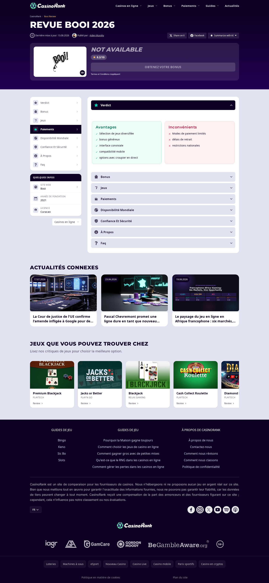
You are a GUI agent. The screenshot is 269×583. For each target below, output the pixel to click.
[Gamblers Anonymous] (71, 544)
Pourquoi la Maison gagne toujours (128, 440)
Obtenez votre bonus (163, 67)
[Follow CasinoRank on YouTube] (217, 509)
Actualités (232, 6)
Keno (61, 447)
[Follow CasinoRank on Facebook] (191, 509)
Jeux (151, 6)
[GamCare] (97, 544)
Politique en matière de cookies (101, 577)
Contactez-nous (201, 447)
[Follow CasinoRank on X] (209, 509)
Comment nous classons (201, 460)
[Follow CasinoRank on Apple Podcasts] (235, 509)
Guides (210, 6)
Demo (67, 365)
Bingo (62, 440)
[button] (163, 105)
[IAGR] (51, 544)
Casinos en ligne (127, 6)
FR (33, 509)
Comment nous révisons (201, 453)
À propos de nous (201, 440)
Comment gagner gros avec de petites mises (128, 453)
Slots (61, 460)
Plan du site (180, 577)
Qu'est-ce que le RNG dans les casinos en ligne (128, 460)
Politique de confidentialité (201, 467)
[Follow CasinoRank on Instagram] (200, 509)
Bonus (167, 6)
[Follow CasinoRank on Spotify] (226, 509)
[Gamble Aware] (178, 544)
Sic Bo (62, 453)
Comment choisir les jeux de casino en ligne (128, 447)
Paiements (188, 6)
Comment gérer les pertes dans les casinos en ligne (128, 467)
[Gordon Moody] (129, 544)
